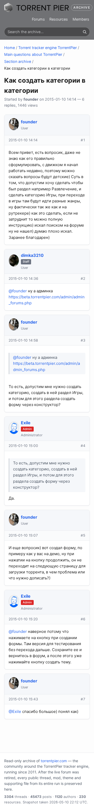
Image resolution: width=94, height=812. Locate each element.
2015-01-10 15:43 (23, 699)
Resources (58, 19)
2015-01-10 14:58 (23, 340)
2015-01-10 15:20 (23, 619)
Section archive (17, 61)
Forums (38, 19)
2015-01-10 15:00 (23, 446)
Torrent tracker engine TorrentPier (47, 47)
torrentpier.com (54, 761)
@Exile (15, 711)
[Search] (84, 31)
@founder (18, 290)
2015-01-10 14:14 (23, 140)
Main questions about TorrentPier (33, 54)
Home (9, 47)
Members (81, 19)
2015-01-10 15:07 (23, 535)
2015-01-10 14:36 (23, 278)
